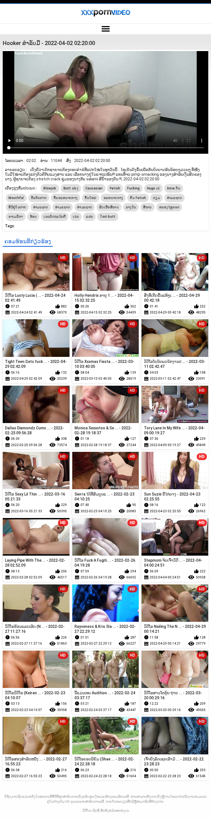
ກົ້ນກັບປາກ (38, 198)
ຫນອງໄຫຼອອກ (169, 207)
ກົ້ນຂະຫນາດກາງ (65, 198)
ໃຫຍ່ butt (107, 217)
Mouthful (16, 198)
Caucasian (94, 188)
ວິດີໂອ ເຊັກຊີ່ (90, 811)
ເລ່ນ (76, 217)
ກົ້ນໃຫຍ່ (90, 198)
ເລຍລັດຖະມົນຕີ (55, 217)
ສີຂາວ (147, 207)
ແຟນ (89, 217)
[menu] (105, 29)
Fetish (115, 188)
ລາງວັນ (131, 207)
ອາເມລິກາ (16, 217)
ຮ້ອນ (33, 217)
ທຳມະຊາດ (174, 198)
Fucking (133, 188)
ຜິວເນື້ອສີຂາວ (109, 207)
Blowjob (49, 188)
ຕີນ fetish (138, 198)
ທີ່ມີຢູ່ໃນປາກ (17, 207)
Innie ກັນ (173, 188)
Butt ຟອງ (70, 188)
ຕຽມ (156, 198)
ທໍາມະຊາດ (40, 207)
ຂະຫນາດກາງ (113, 198)
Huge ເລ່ (153, 188)
